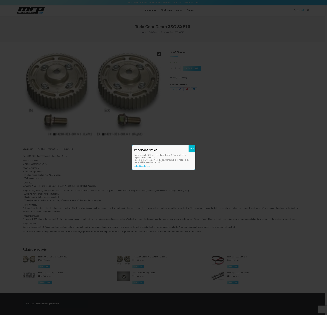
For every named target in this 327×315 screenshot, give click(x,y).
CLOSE (192, 149)
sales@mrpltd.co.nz (143, 166)
